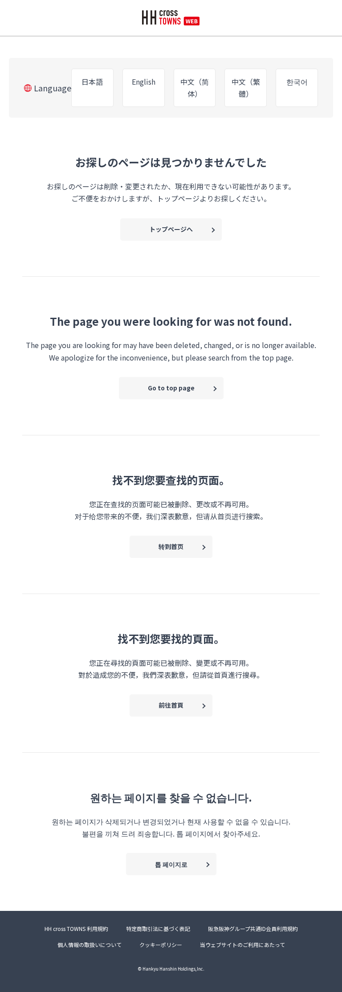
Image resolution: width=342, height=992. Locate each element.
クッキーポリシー (160, 944)
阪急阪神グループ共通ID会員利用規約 (253, 928)
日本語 (92, 81)
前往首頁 (171, 705)
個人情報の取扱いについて (89, 944)
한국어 (297, 81)
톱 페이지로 (171, 864)
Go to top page (171, 387)
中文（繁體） (246, 87)
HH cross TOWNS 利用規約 (76, 928)
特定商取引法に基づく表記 (158, 928)
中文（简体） (194, 87)
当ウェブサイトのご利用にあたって (242, 944)
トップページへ (171, 229)
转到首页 (171, 546)
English (143, 81)
